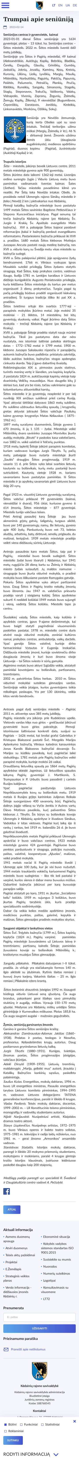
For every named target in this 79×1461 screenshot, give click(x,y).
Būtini (12, 1424)
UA (68, 5)
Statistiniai (52, 1424)
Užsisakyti (39, 1328)
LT (53, 5)
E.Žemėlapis (13, 1269)
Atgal (12, 1209)
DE (75, 5)
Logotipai (49, 1280)
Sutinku (13, 1440)
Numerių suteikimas (56, 1273)
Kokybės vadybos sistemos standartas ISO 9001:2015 (57, 1248)
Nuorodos (50, 1266)
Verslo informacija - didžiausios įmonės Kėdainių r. (17, 1292)
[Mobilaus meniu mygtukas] (5, 5)
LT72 (46, 1299)
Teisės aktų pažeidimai (20, 1255)
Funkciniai (31, 1424)
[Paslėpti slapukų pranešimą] (74, 1421)
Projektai (11, 1262)
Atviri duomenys (16, 1248)
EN (60, 5)
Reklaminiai (15, 1431)
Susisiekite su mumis (57, 1259)
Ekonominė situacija (56, 1236)
